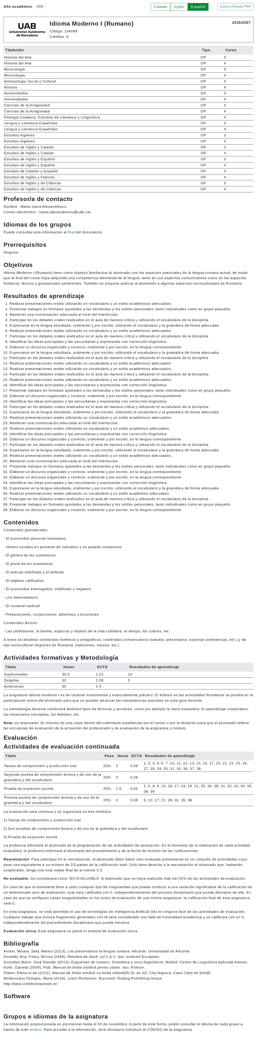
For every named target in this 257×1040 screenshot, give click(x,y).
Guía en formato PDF (235, 6)
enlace (36, 1030)
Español (198, 7)
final (71, 232)
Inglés (179, 7)
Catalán (160, 7)
